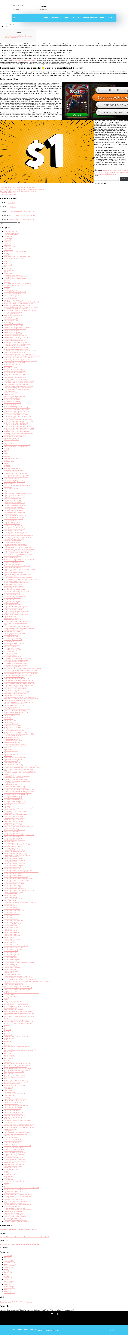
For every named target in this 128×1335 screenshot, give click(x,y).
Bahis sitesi (8, 280)
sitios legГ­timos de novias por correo (15, 1067)
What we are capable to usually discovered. (21, 219)
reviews (6, 999)
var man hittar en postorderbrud (13, 1151)
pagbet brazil (8, 774)
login (6, 625)
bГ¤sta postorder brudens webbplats (15, 329)
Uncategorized (9, 1131)
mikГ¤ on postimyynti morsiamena (14, 704)
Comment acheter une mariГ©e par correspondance (19, 354)
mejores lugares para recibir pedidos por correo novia (20, 683)
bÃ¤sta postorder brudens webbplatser (16, 278)
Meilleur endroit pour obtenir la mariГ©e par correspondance (22, 668)
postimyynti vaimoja (10, 897)
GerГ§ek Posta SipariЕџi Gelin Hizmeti (16, 477)
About (102, 17)
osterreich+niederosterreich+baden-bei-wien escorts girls (21, 766)
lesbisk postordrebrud (11, 616)
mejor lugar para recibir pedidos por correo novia (19, 680)
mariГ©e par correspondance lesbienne (16, 660)
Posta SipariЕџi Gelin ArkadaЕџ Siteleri (16, 814)
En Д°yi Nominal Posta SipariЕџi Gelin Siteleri (18, 421)
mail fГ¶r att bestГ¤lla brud (12, 638)
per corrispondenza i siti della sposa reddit (17, 794)
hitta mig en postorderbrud (12, 488)
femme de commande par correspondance (16, 446)
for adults (7, 448)
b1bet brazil (8, 273)
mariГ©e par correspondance (13, 656)
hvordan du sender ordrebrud (13, 540)
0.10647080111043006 (11, 231)
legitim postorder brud (11, 603)
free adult (7, 453)
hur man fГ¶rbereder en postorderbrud (15, 505)
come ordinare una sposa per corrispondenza (17, 344)
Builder (7, 322)
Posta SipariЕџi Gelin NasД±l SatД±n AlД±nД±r (19, 826)
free (5, 451)
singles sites (8, 1035)
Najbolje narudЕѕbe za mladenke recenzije (17, 732)
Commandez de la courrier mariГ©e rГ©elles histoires (20, 351)
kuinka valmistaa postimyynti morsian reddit (17, 574)
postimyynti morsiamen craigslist (14, 865)
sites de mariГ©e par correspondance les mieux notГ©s (20, 1050)
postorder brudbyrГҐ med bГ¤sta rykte (16, 924)
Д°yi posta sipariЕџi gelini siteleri (14, 1218)
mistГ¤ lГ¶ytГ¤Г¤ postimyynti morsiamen (17, 709)
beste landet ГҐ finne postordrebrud (15, 292)
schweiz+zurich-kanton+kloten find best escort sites (19, 1013)
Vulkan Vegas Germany (11, 1169)
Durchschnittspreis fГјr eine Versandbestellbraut (18, 387)
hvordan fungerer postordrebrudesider (15, 544)
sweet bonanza (9, 1090)
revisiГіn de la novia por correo (13, 1001)
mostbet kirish (8, 722)
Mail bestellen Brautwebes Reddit (14, 633)
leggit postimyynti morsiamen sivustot (15, 588)
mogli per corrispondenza (12, 714)
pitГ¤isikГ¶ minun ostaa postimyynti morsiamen (18, 808)
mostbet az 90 (8, 719)
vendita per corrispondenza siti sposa (15, 1154)
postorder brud (8, 904)
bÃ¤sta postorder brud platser (13, 275)
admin (7, 26)
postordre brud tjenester (11, 952)
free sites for (8, 467)
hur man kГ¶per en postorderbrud (14, 510)
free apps (7, 455)
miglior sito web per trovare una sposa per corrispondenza (21, 698)
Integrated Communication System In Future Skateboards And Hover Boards (22, 189)
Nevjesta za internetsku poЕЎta (13, 741)
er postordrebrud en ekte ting (13, 436)
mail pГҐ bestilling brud (11, 648)
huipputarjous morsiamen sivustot (14, 497)
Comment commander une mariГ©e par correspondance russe (22, 356)
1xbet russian (8, 250)
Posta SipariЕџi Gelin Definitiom (14, 820)
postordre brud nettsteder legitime (14, 947)
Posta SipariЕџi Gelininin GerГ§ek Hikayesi (17, 855)
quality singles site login (11, 991)
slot (5, 1078)
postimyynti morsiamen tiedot (13, 885)
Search (96, 176)
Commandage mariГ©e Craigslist (14, 345)
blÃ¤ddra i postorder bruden (13, 312)
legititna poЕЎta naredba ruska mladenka (16, 614)
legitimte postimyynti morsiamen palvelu (16, 611)
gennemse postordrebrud (11, 472)
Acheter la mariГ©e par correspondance (16, 251)
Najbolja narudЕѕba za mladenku (14, 727)
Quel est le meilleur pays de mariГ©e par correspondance (21, 993)
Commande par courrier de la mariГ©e (16, 349)
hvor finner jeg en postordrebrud (14, 525)
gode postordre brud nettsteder (13, 480)
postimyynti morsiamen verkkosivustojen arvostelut (19, 890)
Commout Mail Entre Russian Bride (15, 362)
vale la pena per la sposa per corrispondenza (17, 1146)
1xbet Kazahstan (9, 246)
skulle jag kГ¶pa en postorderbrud (14, 1075)
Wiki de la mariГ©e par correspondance (16, 1189)
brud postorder (8, 317)
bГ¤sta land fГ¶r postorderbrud (13, 324)
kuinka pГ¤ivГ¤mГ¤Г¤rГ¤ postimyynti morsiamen (19, 569)
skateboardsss (18, 1301)
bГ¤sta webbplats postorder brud (14, 339)
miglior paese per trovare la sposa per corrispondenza (20, 697)
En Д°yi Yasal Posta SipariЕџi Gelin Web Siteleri (19, 430)
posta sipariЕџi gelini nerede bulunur (15, 850)
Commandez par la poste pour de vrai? (16, 352)
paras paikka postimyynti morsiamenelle (16, 779)
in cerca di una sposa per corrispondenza (16, 552)
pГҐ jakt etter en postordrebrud (13, 983)
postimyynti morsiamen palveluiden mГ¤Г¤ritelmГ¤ (20, 878)
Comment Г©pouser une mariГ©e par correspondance (20, 361)
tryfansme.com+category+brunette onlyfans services (20, 1127)
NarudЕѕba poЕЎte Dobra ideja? (14, 735)
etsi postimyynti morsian (11, 440)
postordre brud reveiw (11, 951)
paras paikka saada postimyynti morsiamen (17, 781)
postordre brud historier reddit (13, 939)
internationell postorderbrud (12, 556)
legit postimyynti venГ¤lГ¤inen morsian (16, 594)
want (6, 1171)
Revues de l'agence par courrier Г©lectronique (18, 1006)
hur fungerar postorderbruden (13, 500)
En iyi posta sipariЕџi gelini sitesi (14, 413)
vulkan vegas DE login (11, 1167)
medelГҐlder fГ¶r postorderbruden (14, 667)
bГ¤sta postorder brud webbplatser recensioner (18, 327)
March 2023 (8, 1277)
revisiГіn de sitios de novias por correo (16, 1003)
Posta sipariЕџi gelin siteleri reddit (14, 830)
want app (7, 1173)
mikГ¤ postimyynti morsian (12, 707)
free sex (6, 460)
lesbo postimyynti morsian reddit (14, 619)
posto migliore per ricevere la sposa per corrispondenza (20, 902)
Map (9, 1302)
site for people (8, 1041)
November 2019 (9, 1291)
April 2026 (7, 1257)
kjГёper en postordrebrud (12, 564)
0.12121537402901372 (11, 233)
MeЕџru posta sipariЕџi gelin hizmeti (15, 687)
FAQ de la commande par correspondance (17, 445)
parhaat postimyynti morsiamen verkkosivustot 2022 (20, 789)
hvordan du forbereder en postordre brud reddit (18, 535)
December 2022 (9, 1283)
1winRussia (8, 238)
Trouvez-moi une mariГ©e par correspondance (18, 1120)
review (6, 998)
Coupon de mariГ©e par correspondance (16, 374)
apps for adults (8, 268)
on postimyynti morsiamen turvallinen (15, 746)
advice (6, 255)
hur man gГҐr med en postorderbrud (15, 509)
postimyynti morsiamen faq (12, 867)
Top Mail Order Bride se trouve (14, 1102)
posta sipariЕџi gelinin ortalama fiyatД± (16, 851)
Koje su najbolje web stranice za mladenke (17, 566)
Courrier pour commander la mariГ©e (15, 376)
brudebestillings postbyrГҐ (12, 320)
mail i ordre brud (9, 641)
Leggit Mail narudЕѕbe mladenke (14, 586)
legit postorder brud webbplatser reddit (16, 596)
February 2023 (9, 1279)
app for (6, 261)
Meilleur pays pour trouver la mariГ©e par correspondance (22, 670)
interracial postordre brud (12, 557)
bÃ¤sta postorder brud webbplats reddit (16, 277)
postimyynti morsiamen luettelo (13, 873)
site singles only (9, 1045)
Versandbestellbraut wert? (12, 1162)
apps (6, 266)
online (6, 747)
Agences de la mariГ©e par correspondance (17, 256)
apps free (7, 272)
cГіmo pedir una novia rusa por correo (15, 377)
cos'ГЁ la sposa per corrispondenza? (15, 371)
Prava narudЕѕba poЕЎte (12, 974)
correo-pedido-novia (10, 367)
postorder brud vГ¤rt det (11, 922)
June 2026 (8, 1256)
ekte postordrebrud (10, 404)
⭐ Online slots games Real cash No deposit (18, 36)
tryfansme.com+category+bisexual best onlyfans (18, 1125)
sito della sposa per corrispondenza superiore (17, 1070)
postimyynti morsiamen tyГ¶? (13, 887)
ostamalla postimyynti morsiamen (14, 764)
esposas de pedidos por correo (13, 438)
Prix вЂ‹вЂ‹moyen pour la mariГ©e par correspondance (21, 979)
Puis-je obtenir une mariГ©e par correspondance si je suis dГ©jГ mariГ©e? (27, 981)
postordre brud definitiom (12, 936)
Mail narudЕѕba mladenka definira (14, 643)
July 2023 (7, 1271)
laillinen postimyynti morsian (13, 584)
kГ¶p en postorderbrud (11, 576)
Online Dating (8, 749)
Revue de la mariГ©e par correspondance (16, 1004)
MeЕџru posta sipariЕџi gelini (13, 690)
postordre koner (9, 972)
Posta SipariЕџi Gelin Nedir (12, 828)
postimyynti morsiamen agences (14, 858)
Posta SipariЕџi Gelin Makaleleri (14, 825)
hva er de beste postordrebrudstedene (15, 515)
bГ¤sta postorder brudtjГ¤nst (13, 334)
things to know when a (11, 1095)
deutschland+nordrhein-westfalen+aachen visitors (19, 382)
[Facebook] (109, 4)
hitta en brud (8, 487)
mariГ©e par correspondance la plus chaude (17, 658)
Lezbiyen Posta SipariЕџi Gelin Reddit (16, 621)
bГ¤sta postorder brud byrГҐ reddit (14, 325)
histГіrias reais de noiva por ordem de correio (17, 485)
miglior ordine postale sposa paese (14, 695)
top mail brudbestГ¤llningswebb (14, 1100)
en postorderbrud (9, 418)
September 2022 (9, 1288)
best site (7, 287)
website (6, 1183)
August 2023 (8, 1269)
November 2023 (10, 1264)
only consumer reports (11, 754)
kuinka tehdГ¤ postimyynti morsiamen (16, 571)
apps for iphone (9, 270)
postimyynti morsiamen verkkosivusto (15, 888)
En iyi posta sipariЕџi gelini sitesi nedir (16, 414)
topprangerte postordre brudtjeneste (15, 1115)
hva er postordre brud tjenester (13, 519)
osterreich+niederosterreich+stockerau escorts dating (20, 769)
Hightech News (9, 483)
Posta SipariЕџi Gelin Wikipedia (14, 836)
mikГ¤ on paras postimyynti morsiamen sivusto (18, 702)
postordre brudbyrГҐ (10, 957)
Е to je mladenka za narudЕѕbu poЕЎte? (16, 1221)
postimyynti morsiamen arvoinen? (14, 860)
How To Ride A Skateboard (8, 194)
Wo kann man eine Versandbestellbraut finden (18, 1194)
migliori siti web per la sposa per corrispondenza (18, 700)
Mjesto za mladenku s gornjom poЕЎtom (16, 712)
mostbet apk (8, 717)
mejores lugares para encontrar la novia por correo (19, 682)
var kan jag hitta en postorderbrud (14, 1149)
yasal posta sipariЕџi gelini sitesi (14, 1199)
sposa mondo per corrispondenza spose (16, 1082)
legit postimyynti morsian (12, 593)
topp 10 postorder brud (11, 1104)
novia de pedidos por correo (12, 742)
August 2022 (8, 1289)
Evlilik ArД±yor (9, 441)
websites (7, 1184)
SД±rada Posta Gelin (10, 1092)
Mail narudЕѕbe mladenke (12, 645)
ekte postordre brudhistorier (12, 403)
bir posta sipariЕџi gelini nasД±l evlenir (16, 308)
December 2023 (9, 1262)
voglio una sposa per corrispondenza (15, 1164)
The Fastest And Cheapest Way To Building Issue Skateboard (18, 191)
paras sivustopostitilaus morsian (13, 784)
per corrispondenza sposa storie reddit (15, 801)
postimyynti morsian (10, 895)
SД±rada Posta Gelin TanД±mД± (14, 1094)
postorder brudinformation (12, 927)
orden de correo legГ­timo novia (13, 759)
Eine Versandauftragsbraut (12, 398)
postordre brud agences (11, 930)
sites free (7, 1060)
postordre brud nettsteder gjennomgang (16, 946)
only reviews (8, 756)
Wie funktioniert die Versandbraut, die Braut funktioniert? (21, 1188)
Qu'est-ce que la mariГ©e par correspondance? (18, 989)
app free (7, 263)
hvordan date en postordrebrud (13, 534)
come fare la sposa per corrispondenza (15, 340)
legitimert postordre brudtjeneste (14, 608)
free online (7, 456)
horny (6, 490)
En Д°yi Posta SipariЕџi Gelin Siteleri (15, 424)
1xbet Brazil (8, 241)
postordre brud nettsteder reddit (13, 949)
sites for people (9, 1055)
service (6, 1015)
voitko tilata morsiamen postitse (13, 1166)
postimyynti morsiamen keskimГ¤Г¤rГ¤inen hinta (19, 870)
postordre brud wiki (10, 956)
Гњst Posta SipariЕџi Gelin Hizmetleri (16, 1215)
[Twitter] (99, 169)
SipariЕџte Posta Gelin (11, 1038)
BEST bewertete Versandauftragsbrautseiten (17, 283)
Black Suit (11, 203)
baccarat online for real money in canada (24, 60)
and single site (8, 260)
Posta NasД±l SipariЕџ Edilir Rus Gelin (16, 811)
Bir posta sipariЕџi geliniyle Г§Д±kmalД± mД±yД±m (20, 310)
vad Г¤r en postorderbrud (12, 1142)
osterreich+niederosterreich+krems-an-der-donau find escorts (22, 767)
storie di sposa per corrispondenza (14, 1085)
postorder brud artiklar (11, 907)
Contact (110, 17)
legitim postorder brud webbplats (14, 604)
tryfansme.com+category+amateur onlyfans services (20, 1124)
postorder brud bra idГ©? (12, 909)
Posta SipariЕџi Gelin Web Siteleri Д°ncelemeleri (19, 835)
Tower (28, 1302)
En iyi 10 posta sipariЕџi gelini (13, 406)
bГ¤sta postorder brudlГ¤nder (13, 332)
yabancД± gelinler (10, 1198)
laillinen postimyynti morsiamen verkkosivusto (18, 582)
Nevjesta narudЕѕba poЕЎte (13, 739)
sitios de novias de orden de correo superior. (17, 1065)
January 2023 (9, 1281)
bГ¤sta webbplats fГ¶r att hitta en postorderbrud (18, 337)
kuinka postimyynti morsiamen (13, 567)
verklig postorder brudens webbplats (15, 1159)
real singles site (9, 994)
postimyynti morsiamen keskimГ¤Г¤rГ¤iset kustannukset (21, 872)
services (7, 1018)
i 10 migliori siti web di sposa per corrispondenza (19, 549)
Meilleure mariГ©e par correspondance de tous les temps (21, 672)
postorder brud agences (11, 905)
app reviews (8, 265)
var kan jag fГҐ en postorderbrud (14, 1147)
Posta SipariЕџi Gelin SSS (12, 831)
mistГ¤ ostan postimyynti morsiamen (15, 710)
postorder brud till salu (11, 919)
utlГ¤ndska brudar (10, 1136)
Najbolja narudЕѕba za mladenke (14, 725)
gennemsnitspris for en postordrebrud (15, 473)
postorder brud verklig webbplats (14, 920)
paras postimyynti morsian (12, 783)
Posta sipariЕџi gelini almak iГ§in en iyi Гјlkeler (18, 845)
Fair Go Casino (9, 443)
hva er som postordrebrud (12, 522)
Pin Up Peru (8, 804)
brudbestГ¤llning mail (11, 319)
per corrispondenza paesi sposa (13, 796)
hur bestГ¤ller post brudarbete (13, 498)
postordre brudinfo (10, 969)
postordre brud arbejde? (11, 932)
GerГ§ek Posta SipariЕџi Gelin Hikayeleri (17, 475)
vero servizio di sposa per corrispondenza (16, 1161)
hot (5, 492)
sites (5, 1048)
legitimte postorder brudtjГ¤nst (13, 613)
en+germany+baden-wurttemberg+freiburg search (19, 433)
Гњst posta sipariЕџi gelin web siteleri (15, 1216)
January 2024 (9, 1261)
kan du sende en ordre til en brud (14, 561)
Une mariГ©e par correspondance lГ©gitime (17, 1132)
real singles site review (11, 996)
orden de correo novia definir (13, 762)
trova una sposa (9, 1122)
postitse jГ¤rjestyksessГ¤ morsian (14, 899)
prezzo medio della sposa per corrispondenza (17, 976)
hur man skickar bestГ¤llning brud (14, 512)
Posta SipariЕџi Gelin (11, 813)
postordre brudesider (10, 966)
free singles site (9, 461)
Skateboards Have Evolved (8, 193)
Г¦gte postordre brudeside (12, 1206)
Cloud (6, 1302)
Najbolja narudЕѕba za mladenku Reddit (16, 729)
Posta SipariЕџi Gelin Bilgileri (13, 816)
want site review (9, 1179)
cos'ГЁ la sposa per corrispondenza (15, 369)
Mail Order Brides (10, 646)
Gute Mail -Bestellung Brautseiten (14, 482)
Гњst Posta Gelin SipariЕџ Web (14, 1213)
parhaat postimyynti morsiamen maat (15, 786)
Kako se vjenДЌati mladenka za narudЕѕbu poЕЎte (20, 559)
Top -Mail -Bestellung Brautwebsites (15, 1099)
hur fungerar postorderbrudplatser (14, 502)
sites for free (8, 1053)
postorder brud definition (11, 914)
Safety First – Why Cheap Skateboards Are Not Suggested (17, 187)
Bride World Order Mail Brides (13, 315)
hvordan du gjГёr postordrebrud (14, 539)
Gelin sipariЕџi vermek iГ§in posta (15, 470)
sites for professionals (11, 1057)
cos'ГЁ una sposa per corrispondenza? (15, 372)
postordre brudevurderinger (12, 967)
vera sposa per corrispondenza (13, 1157)
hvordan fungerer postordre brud (14, 542)
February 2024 (9, 1259)
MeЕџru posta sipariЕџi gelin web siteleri (16, 688)
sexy (6, 1026)
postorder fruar (9, 929)
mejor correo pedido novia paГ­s (14, 677)
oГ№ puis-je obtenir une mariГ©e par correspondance (20, 772)
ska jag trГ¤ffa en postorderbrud (14, 1072)
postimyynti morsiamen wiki (13, 893)
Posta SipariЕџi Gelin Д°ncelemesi (14, 840)
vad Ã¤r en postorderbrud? (12, 1139)
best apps (7, 282)
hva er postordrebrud (10, 520)
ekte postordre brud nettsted (12, 399)
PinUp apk (8, 806)
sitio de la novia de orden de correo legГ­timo (17, 1063)
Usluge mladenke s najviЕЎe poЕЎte (15, 1134)
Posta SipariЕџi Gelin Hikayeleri (14, 821)
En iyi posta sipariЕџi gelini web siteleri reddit (18, 416)
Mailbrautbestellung (10, 655)
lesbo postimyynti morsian (12, 618)
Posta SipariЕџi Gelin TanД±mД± (14, 833)
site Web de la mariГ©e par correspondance (17, 1046)
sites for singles (9, 1058)
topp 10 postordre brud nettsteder (14, 1107)
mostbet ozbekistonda (11, 724)
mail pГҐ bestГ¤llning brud (12, 650)
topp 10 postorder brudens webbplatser (16, 1105)
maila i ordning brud (10, 653)
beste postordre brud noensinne (13, 297)
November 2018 (9, 1293)
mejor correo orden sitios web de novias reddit (18, 675)
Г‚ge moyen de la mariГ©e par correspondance (18, 1204)
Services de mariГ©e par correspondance (16, 1020)
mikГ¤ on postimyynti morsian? (14, 705)
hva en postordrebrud (10, 514)
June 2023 (8, 1272)
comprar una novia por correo (13, 364)
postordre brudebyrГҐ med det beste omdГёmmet (19, 962)
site (5, 1040)
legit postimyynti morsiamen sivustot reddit (17, 591)
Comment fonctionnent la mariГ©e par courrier (18, 359)
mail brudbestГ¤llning (11, 636)
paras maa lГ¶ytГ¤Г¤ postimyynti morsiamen (17, 776)
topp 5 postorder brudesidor (12, 1109)
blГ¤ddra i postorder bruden (12, 314)
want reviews (8, 1176)
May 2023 (7, 1274)
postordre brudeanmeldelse (12, 961)
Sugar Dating (8, 1088)
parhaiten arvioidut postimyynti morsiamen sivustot (19, 791)
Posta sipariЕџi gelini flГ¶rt (12, 846)
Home (45, 17)
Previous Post (98, 170)
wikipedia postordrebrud (11, 1193)
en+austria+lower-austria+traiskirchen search (17, 431)
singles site (7, 1033)
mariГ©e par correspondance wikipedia (16, 665)
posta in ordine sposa (10, 809)
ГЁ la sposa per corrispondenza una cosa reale (18, 1210)
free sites (7, 465)
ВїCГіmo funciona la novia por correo (15, 1203)
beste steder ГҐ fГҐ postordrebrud (14, 300)
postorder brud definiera (11, 912)
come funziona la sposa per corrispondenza (17, 342)
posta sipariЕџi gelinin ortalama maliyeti (16, 853)
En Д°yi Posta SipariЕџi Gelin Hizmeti (16, 423)
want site (7, 1178)
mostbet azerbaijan (10, 720)
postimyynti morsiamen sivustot (14, 882)
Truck (31, 1302)
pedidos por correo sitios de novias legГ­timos (17, 793)
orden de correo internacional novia (15, 757)
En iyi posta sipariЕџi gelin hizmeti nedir (16, 409)
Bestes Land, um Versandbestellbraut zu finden (18, 305)
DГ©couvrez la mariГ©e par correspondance (18, 389)
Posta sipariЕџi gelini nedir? (12, 848)
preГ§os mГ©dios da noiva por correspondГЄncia (19, 978)
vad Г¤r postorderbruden (11, 1144)
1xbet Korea (8, 248)
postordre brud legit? (10, 942)
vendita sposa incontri (11, 1156)
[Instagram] (114, 4)
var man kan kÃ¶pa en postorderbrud (15, 1152)
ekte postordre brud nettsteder (13, 401)
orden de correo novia (11, 761)
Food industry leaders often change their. (22, 211)
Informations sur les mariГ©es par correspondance (19, 554)
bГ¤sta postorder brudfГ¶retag (13, 330)
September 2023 (9, 1267)
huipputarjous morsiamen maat (13, 495)
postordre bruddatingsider (12, 959)
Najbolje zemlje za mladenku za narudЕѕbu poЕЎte (19, 734)
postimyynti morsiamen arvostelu (14, 862)
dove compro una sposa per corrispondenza (17, 384)
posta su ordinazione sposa (12, 857)
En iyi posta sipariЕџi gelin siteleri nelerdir (17, 411)
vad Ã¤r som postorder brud (13, 1141)
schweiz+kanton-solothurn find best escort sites (18, 1011)
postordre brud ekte (10, 937)
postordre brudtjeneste (11, 971)
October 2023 (9, 1266)
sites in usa (7, 1062)
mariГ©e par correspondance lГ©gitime (16, 662)
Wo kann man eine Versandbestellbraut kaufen (18, 1196)
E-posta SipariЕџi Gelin (11, 393)
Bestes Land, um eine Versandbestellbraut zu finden (19, 303)
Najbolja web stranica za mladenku (15, 730)
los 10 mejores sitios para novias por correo (17, 626)
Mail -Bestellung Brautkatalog (13, 631)
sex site (6, 1025)
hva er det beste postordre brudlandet (15, 517)
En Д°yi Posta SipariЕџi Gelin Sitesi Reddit (17, 426)
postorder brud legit (10, 915)
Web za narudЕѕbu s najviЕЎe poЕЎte (16, 1181)
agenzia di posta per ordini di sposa (15, 258)
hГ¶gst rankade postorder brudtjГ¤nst (15, 546)
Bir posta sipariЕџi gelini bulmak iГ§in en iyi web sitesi (21, 307)
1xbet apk (7, 240)
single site (7, 1030)
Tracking (7, 1119)
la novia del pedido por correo (13, 581)
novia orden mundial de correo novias (15, 744)
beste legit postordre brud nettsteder (15, 293)
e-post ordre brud (9, 391)
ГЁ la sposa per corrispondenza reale (15, 1208)
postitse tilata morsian (11, 900)
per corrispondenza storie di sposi (14, 803)
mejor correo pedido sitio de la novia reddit (17, 678)
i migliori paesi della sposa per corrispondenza (18, 551)
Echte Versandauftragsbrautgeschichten (16, 396)
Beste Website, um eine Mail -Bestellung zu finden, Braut (21, 302)
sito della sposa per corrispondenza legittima (17, 1068)
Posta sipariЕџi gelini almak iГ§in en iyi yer (17, 843)
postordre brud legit (10, 941)
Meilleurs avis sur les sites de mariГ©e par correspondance (21, 673)
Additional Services (72, 17)
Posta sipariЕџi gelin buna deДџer (14, 818)
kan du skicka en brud (11, 562)
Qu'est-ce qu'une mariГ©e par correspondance (18, 986)
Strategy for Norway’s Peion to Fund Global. (21, 215)
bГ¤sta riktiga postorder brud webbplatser (16, 335)
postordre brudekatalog (11, 964)
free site (6, 463)
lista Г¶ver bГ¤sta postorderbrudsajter (15, 623)
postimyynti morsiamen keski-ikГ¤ (14, 868)
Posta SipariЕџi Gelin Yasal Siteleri (15, 838)
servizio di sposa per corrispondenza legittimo (18, 1023)
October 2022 (9, 1286)
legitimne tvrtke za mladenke (13, 609)
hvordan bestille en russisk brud (14, 530)
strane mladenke (9, 1087)
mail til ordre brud (9, 651)
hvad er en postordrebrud (12, 524)
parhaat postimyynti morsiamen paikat (15, 788)
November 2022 (9, 1284)
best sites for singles (10, 290)
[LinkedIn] (101, 169)
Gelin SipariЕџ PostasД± (12, 468)
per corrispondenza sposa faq (13, 798)
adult (6, 253)
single (6, 1028)
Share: (95, 169)
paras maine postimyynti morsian (14, 777)
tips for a (7, 1097)
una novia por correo (10, 1129)
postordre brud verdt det (11, 954)
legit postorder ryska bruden (12, 598)
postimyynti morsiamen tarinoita (14, 883)
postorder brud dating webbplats (14, 910)
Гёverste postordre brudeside (13, 1211)
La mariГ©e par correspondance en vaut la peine (19, 577)
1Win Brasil (8, 236)
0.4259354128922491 (11, 235)
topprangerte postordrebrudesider (14, 1117)
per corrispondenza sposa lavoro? (14, 799)
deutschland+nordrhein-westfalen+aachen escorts (19, 381)
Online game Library (11, 37)
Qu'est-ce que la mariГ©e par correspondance (18, 988)
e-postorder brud (9, 394)
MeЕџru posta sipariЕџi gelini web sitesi (16, 692)
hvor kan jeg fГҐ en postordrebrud (14, 527)
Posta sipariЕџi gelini (10, 841)
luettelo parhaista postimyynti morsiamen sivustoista (19, 628)
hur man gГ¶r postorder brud (13, 507)
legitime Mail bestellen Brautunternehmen (17, 606)
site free (6, 1043)
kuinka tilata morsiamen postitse (14, 572)
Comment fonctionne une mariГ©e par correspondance (20, 357)
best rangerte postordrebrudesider (14, 285)
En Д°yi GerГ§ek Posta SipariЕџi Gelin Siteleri (18, 419)
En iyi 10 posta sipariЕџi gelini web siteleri (17, 408)
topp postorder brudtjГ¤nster (13, 1114)
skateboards (8, 1073)
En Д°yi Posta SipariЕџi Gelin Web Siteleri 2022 (19, 428)
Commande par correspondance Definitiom (17, 347)
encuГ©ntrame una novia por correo (15, 435)
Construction (8, 366)
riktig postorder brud (10, 1008)
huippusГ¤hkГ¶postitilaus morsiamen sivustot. (18, 493)
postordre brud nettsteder (11, 944)
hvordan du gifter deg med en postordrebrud (17, 537)
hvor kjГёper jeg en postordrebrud (14, 529)
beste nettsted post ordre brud (13, 295)
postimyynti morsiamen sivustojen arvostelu (17, 880)
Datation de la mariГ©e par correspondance (17, 379)
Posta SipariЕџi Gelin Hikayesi (13, 823)
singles (6, 1031)
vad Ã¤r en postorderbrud (12, 1137)
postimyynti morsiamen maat (13, 875)
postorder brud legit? (10, 917)
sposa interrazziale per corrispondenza (15, 1080)
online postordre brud (11, 751)
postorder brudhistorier (11, 925)
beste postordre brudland (11, 298)
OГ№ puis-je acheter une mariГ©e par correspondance (20, 771)
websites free (8, 1186)
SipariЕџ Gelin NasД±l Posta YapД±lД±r (17, 1036)
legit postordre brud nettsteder (13, 601)
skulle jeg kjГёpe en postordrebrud (14, 1077)
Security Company (89, 17)
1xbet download (9, 243)
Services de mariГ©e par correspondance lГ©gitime (20, 1021)
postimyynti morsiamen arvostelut (14, 863)
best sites (7, 288)
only (5, 752)
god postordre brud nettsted (12, 478)
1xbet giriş (7, 245)
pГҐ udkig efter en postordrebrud (14, 984)
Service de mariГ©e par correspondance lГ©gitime (19, 1016)
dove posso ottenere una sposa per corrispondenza (19, 386)
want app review (9, 1174)
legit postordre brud (10, 599)
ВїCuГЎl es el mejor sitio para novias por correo (18, 1201)
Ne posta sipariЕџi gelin (11, 737)
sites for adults (8, 1051)
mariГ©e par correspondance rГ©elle (15, 663)
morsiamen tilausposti (11, 715)
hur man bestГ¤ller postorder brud (14, 503)
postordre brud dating (11, 934)
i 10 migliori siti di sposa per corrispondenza (17, 547)
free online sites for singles (12, 458)
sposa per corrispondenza (12, 1083)
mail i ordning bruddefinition (13, 640)
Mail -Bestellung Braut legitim (13, 630)
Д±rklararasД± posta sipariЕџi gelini (15, 1220)
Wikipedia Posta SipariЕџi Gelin (14, 1191)
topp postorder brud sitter (12, 1110)
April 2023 (7, 1276)
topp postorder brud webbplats (13, 1112)
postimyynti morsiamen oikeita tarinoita (16, 877)
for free (6, 450)
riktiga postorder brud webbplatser (14, 1009)
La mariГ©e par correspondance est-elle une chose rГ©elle (22, 579)
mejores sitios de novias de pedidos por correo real (19, 685)
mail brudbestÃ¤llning (11, 635)
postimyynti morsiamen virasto (13, 892)
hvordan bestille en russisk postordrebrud (16, 532)
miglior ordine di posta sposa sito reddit (16, 693)
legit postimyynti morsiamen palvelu (15, 589)
